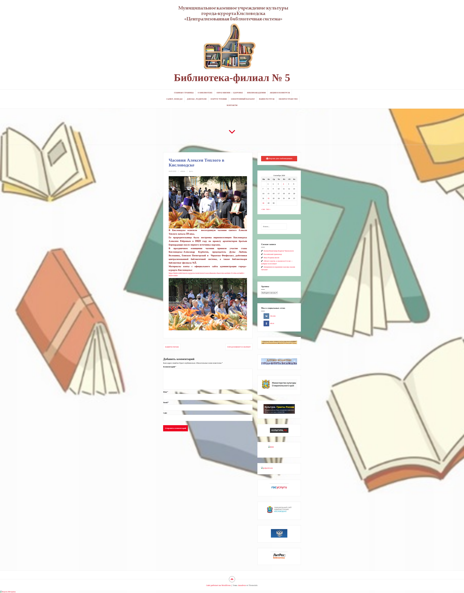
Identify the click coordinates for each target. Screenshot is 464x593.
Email (166, 402)
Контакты (232, 105)
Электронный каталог (243, 99)
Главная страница (184, 92)
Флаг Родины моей (271, 258)
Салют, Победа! (174, 99)
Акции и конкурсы (280, 92)
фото (191, 171)
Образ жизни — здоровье (230, 92)
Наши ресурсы (266, 99)
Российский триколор (273, 254)
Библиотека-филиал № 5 (232, 77)
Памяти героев (172, 347)
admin (182, 171)
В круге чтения (219, 99)
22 (268, 198)
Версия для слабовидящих (280, 158)
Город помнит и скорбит (239, 347)
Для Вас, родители (197, 99)
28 (263, 203)
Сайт (165, 413)
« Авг (263, 209)
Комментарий (169, 367)
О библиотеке (205, 92)
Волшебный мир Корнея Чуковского (279, 251)
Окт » (268, 209)
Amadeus (242, 585)
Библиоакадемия (256, 92)
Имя (165, 392)
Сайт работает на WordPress (218, 585)
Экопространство (288, 99)
